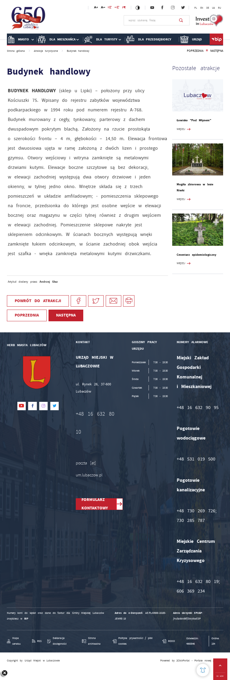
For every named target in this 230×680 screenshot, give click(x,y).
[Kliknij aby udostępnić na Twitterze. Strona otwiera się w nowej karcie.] (96, 301)
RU (219, 7)
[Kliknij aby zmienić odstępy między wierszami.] (110, 8)
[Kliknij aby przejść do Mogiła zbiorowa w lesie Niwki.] (197, 159)
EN (201, 7)
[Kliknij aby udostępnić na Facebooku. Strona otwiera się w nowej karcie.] (78, 301)
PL (195, 7)
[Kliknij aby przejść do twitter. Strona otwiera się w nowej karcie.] (183, 8)
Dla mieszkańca (62, 39)
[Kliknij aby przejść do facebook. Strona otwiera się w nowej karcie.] (162, 8)
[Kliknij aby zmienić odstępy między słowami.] (117, 8)
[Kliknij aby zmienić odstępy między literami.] (103, 8)
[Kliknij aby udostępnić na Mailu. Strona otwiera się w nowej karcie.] (113, 301)
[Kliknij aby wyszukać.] (181, 20)
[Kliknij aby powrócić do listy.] (207, 51)
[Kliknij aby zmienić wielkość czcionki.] (96, 8)
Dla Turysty (106, 39)
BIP (26, 618)
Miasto (23, 39)
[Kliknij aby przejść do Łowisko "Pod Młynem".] (197, 95)
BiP (216, 40)
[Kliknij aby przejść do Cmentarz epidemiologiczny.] (197, 229)
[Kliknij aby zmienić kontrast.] (138, 8)
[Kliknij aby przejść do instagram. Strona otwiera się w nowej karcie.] (173, 8)
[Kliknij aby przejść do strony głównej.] (28, 20)
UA (213, 7)
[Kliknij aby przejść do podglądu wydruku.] (129, 301)
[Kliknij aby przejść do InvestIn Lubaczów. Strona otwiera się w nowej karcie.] (209, 20)
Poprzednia (195, 51)
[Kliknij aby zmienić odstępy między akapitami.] (124, 8)
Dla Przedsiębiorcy (155, 39)
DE (207, 7)
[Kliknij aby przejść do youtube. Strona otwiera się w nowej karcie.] (152, 8)
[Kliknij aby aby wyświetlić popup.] (202, 670)
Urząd (197, 39)
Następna (216, 51)
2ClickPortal (183, 660)
